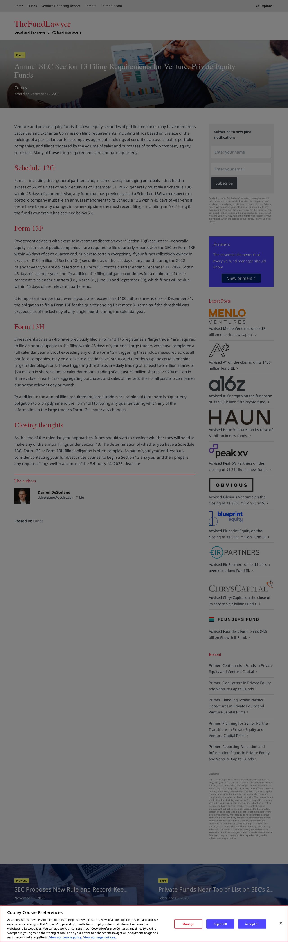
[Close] (281, 923)
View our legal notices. (99, 937)
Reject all (220, 924)
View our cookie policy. (65, 937)
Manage (188, 924)
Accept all (252, 924)
